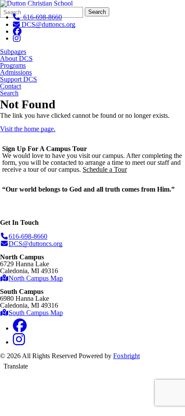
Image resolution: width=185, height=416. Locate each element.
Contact (10, 86)
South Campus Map (36, 312)
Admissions (16, 72)
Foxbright (126, 355)
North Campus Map (36, 278)
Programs (13, 65)
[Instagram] (17, 38)
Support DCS (18, 79)
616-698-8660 (41, 17)
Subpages (13, 51)
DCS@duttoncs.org (48, 24)
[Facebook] (17, 31)
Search (97, 12)
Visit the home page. (28, 128)
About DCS (16, 58)
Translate (15, 366)
